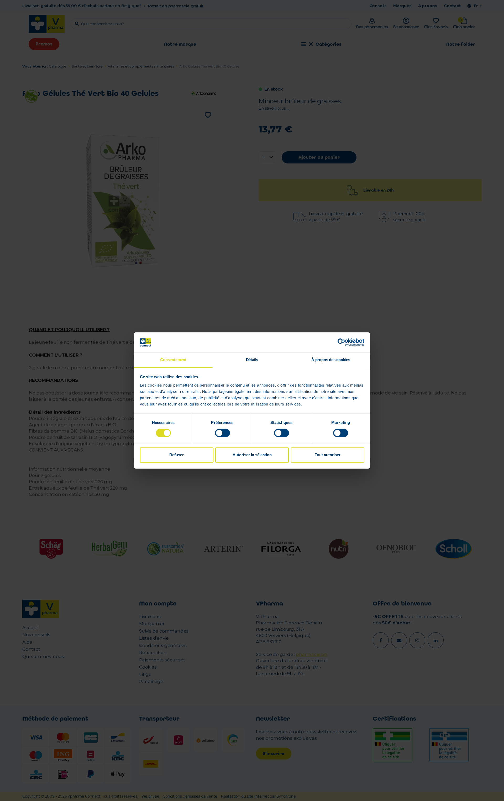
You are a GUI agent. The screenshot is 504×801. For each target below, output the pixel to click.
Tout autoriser (327, 455)
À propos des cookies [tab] (330, 359)
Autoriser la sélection (252, 455)
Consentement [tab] (173, 359)
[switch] (222, 433)
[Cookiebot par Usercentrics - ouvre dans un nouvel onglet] (341, 342)
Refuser (176, 455)
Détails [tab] (252, 359)
